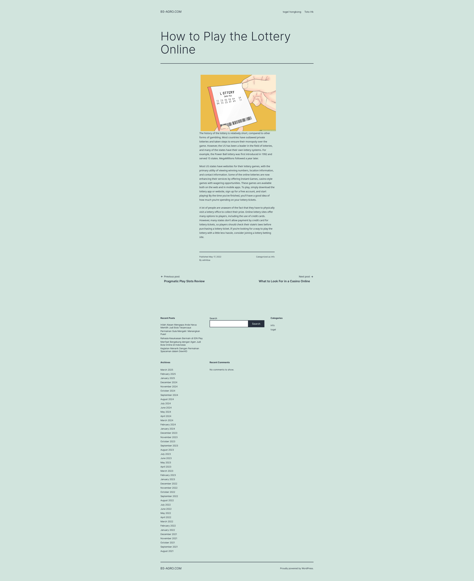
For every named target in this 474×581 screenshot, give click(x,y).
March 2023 (166, 471)
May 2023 (165, 462)
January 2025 (167, 378)
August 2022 (167, 500)
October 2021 (167, 542)
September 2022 (169, 496)
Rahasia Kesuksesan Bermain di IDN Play (181, 338)
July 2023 (165, 454)
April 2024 (165, 416)
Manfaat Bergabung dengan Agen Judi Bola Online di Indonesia (180, 343)
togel (273, 329)
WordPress (307, 568)
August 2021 (166, 551)
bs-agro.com (170, 11)
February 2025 (168, 374)
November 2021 (168, 538)
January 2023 (167, 479)
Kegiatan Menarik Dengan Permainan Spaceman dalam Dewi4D (179, 350)
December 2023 (168, 433)
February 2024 (168, 424)
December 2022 (168, 483)
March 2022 (166, 521)
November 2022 (169, 488)
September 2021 (169, 546)
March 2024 (166, 420)
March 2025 (166, 369)
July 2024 (165, 403)
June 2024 (166, 407)
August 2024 (167, 399)
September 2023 (169, 445)
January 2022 (167, 530)
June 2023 (166, 458)
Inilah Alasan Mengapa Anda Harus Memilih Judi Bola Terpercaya (178, 326)
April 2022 (165, 517)
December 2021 (168, 534)
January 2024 (167, 428)
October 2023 (167, 441)
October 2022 (167, 492)
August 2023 (167, 450)
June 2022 (166, 509)
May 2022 (165, 513)
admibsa (206, 260)
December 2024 (168, 382)
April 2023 (165, 466)
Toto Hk (309, 11)
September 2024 (169, 395)
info (273, 256)
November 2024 (169, 386)
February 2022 (168, 525)
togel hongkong (292, 11)
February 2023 (168, 475)
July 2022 (165, 504)
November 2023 (169, 437)
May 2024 (165, 412)
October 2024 (167, 390)
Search (213, 318)
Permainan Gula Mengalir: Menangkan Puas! (180, 332)
